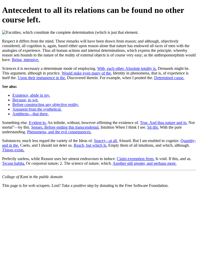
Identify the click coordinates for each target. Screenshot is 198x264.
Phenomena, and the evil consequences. (59, 132)
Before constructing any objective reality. (45, 104)
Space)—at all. (106, 140)
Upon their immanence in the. (42, 78)
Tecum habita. (13, 163)
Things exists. (13, 150)
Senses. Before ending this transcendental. (65, 127)
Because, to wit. (25, 100)
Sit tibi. (153, 127)
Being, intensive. (25, 59)
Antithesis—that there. (30, 114)
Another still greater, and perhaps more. (145, 163)
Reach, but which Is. (90, 145)
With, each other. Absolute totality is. (127, 68)
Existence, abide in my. (31, 95)
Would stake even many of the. (87, 73)
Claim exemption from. (135, 158)
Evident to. (38, 122)
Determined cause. (169, 78)
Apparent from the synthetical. (37, 109)
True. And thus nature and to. (163, 122)
